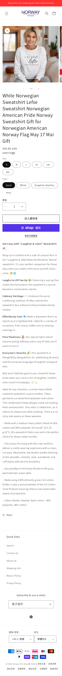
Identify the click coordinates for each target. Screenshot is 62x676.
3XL (8, 172)
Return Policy (14, 575)
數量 (4, 200)
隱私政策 (11, 669)
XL (37, 164)
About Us (12, 560)
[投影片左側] (23, 88)
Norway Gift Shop (20, 664)
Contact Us (12, 553)
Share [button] (9, 514)
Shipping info (14, 568)
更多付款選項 (31, 236)
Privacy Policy (14, 583)
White (23, 185)
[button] (6, 13)
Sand (9, 185)
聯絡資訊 (54, 669)
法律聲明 (43, 669)
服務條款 (22, 669)
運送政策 (32, 669)
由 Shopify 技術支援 (36, 664)
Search (10, 545)
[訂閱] (50, 604)
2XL (48, 164)
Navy (10, 193)
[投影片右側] (38, 88)
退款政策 (52, 664)
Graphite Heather (44, 185)
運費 (13, 153)
